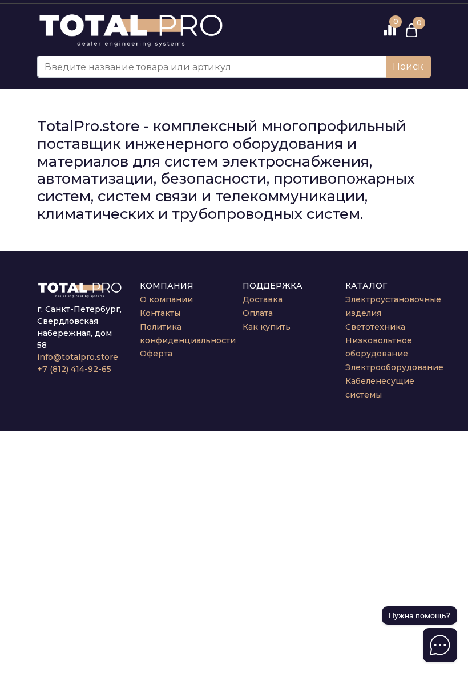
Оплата (258, 313)
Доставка (263, 299)
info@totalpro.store (77, 357)
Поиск (408, 66)
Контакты (160, 313)
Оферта (156, 353)
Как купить (267, 327)
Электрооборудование (394, 367)
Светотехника (375, 327)
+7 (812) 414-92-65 (74, 369)
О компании (166, 299)
